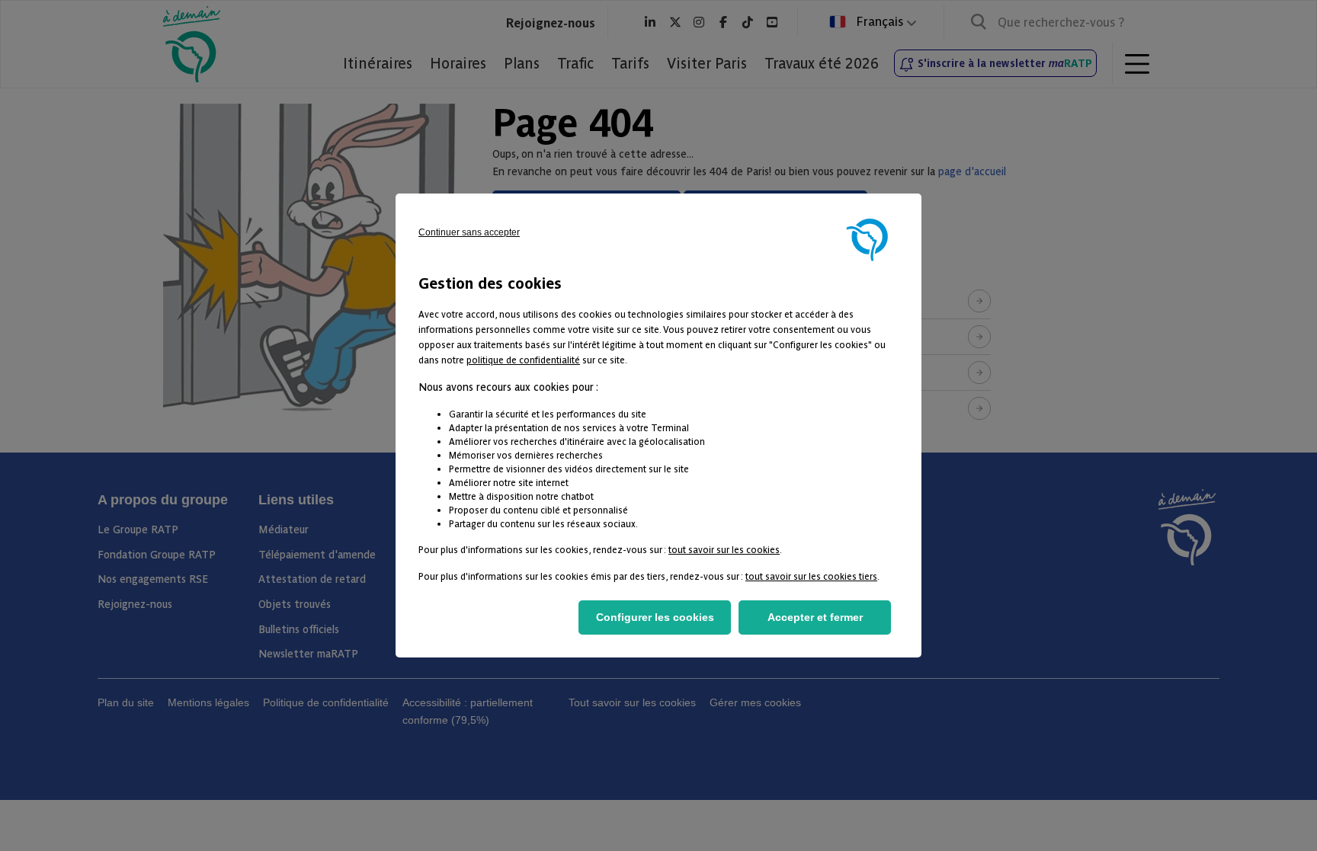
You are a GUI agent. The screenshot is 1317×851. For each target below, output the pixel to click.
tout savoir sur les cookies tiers (811, 575)
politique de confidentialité (523, 359)
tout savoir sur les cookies (724, 549)
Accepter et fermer (815, 617)
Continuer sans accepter (469, 232)
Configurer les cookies (655, 617)
